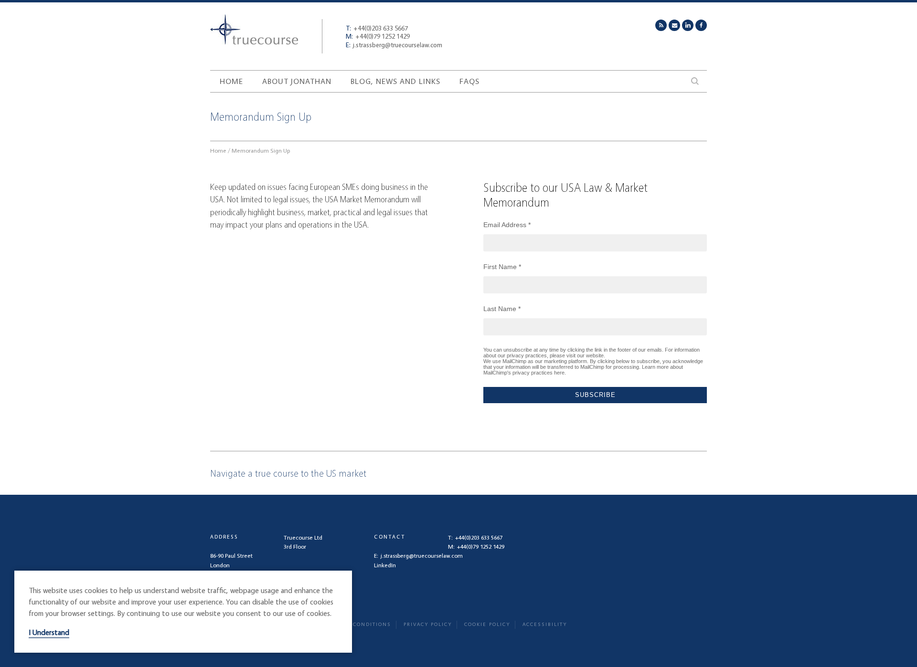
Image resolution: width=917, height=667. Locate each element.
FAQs (469, 81)
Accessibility (544, 624)
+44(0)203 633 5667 (377, 28)
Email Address (507, 225)
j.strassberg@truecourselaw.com (394, 45)
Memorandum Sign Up (261, 150)
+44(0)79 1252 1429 (378, 36)
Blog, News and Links (395, 81)
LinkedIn (385, 565)
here (559, 372)
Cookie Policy (487, 624)
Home (231, 81)
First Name (502, 267)
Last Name (502, 309)
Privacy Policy (428, 624)
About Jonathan (296, 81)
